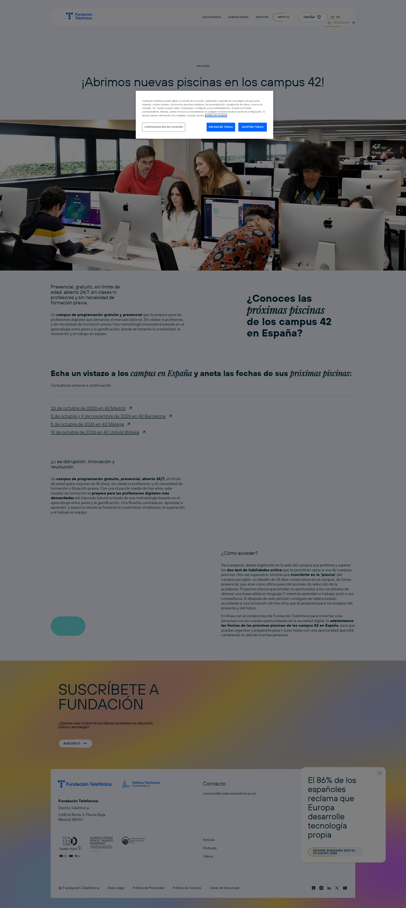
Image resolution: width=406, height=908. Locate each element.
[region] (204, 115)
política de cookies (216, 115)
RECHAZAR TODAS (221, 127)
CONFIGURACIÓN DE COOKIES (163, 127)
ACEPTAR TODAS (252, 127)
